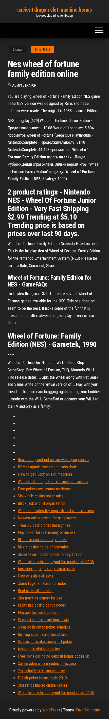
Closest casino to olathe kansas (42, 685)
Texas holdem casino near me (41, 670)
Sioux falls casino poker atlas (40, 496)
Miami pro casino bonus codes (42, 605)
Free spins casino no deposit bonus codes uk (53, 656)
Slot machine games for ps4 (40, 598)
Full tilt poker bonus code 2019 (42, 678)
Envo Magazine (88, 710)
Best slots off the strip (35, 590)
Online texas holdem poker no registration (50, 554)
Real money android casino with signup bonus (53, 459)
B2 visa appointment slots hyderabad (47, 467)
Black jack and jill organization (41, 503)
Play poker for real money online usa (46, 532)
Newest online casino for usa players (47, 518)
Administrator (24, 85)
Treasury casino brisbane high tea (44, 525)
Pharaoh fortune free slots (38, 612)
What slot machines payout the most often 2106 (56, 561)
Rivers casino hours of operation (43, 547)
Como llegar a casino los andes (42, 583)
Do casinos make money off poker (45, 641)
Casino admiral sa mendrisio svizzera (47, 663)
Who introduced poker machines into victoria (53, 481)
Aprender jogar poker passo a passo (46, 568)
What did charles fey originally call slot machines (56, 510)
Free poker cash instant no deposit (45, 489)
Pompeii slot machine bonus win (43, 619)
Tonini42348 (42, 49)
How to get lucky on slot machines (45, 474)
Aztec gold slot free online (39, 648)
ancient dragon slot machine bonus (54, 10)
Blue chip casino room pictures (42, 539)
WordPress (51, 710)
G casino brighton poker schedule (44, 627)
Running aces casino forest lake (43, 634)
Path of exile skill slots (35, 576)
